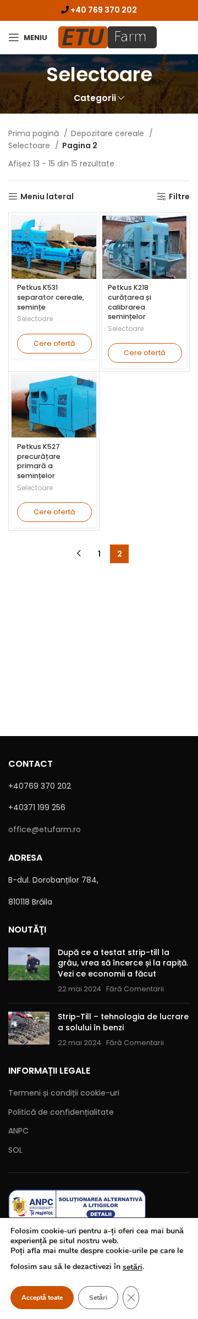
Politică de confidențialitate (61, 1112)
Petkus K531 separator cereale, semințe (50, 297)
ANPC (18, 1130)
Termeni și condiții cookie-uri (63, 1092)
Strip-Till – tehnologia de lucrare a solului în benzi (123, 1022)
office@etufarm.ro (44, 829)
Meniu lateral (47, 196)
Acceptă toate (42, 1297)
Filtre (179, 196)
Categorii (95, 98)
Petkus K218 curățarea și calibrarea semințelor (129, 302)
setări (132, 1267)
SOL (15, 1149)
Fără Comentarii (135, 989)
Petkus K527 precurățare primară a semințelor (39, 461)
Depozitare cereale (108, 133)
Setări (98, 1297)
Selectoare (30, 145)
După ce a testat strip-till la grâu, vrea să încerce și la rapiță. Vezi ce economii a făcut (123, 963)
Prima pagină (34, 133)
